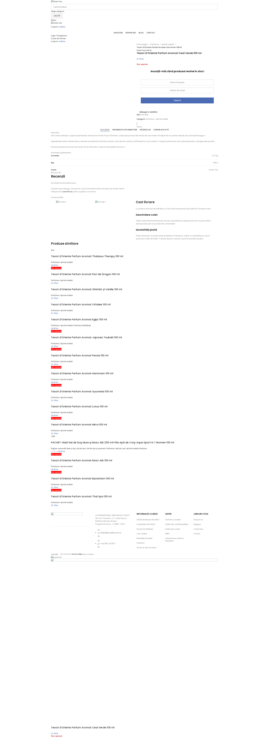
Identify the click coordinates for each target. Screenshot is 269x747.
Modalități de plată (144, 538)
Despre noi (198, 519)
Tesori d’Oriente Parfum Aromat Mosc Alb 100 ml (81, 460)
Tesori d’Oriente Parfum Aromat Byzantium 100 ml (82, 478)
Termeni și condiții (172, 519)
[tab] (105, 129)
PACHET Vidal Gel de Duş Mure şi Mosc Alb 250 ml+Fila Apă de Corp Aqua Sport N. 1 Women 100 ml (112, 442)
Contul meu (198, 529)
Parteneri (141, 543)
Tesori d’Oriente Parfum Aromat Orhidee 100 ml (81, 304)
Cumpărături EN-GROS (146, 524)
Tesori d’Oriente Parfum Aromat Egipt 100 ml (79, 319)
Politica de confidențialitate (176, 524)
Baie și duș (71, 448)
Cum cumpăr (142, 533)
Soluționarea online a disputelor (174, 539)
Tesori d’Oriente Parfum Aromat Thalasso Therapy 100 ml (87, 256)
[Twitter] (70, 535)
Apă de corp (120, 448)
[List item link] (113, 539)
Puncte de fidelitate (145, 529)
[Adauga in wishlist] (54, 743)
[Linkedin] (55, 543)
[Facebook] (55, 535)
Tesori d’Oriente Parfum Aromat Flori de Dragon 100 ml (85, 274)
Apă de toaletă (168, 44)
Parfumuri (154, 44)
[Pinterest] (78, 535)
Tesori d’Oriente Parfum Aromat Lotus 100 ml (79, 406)
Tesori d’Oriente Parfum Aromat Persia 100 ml (79, 355)
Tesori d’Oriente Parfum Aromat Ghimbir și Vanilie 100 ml (86, 289)
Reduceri (143, 448)
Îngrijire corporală (58, 448)
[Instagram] (63, 535)
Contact (197, 533)
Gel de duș (81, 448)
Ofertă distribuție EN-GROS (148, 519)
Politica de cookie (172, 529)
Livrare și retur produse (146, 547)
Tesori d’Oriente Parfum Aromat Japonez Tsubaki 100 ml (86, 337)
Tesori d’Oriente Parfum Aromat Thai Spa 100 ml (81, 496)
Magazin (197, 524)
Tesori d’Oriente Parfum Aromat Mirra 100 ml (79, 424)
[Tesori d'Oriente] (138, 123)
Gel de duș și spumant (95, 448)
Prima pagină (142, 44)
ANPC (167, 533)
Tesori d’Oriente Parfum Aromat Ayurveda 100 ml (82, 391)
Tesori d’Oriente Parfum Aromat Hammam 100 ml (82, 373)
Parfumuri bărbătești (82, 325)
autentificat (67, 191)
